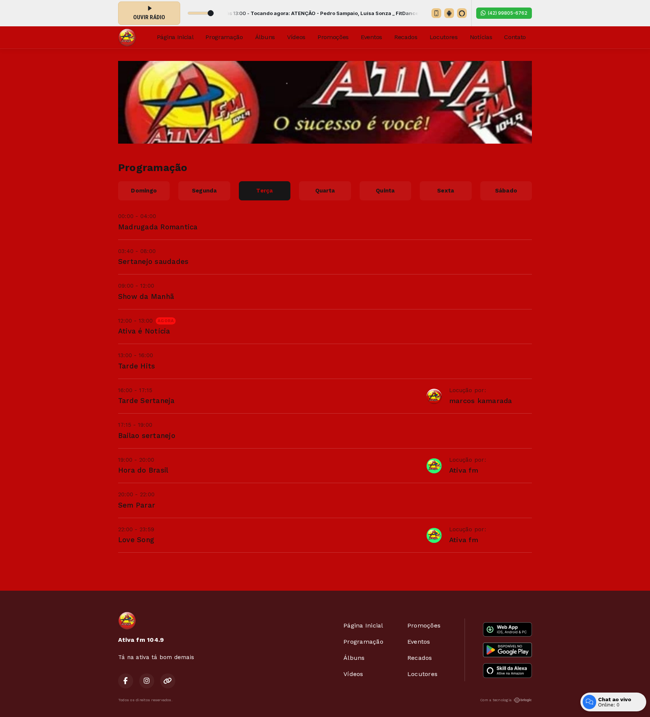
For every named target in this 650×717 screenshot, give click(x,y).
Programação (224, 37)
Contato (515, 37)
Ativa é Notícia (144, 331)
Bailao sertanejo (146, 436)
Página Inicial (175, 37)
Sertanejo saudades (153, 261)
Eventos (371, 37)
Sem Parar (136, 505)
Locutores (444, 37)
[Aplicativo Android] (449, 13)
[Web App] (436, 13)
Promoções (333, 37)
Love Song (136, 540)
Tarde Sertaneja (146, 401)
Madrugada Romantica (158, 227)
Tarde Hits (136, 366)
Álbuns (265, 37)
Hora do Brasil (143, 470)
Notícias (481, 37)
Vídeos (296, 37)
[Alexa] (462, 13)
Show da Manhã (146, 296)
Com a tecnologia (496, 700)
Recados (406, 37)
